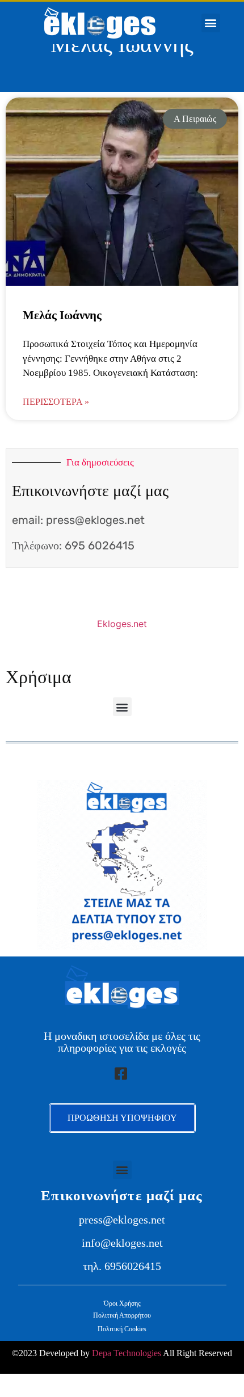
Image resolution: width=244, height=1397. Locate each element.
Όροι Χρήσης (122, 1303)
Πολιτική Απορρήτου (122, 1315)
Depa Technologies (126, 1353)
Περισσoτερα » (56, 402)
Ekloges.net (122, 623)
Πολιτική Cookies (122, 1329)
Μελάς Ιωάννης (62, 315)
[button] (210, 23)
